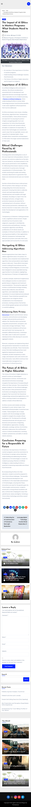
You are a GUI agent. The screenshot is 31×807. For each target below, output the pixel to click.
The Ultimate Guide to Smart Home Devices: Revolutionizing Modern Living (14, 578)
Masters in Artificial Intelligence (12, 99)
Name (4, 637)
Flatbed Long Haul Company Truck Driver (13, 691)
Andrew (8, 35)
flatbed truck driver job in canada (11, 695)
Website (4, 651)
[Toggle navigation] (2, 4)
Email (4, 644)
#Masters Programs (9, 37)
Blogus (23, 802)
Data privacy (5, 315)
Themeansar (15, 804)
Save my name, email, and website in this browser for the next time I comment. (13, 661)
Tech (4, 19)
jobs (6, 731)
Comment (5, 615)
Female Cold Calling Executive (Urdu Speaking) (15, 699)
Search (4, 674)
